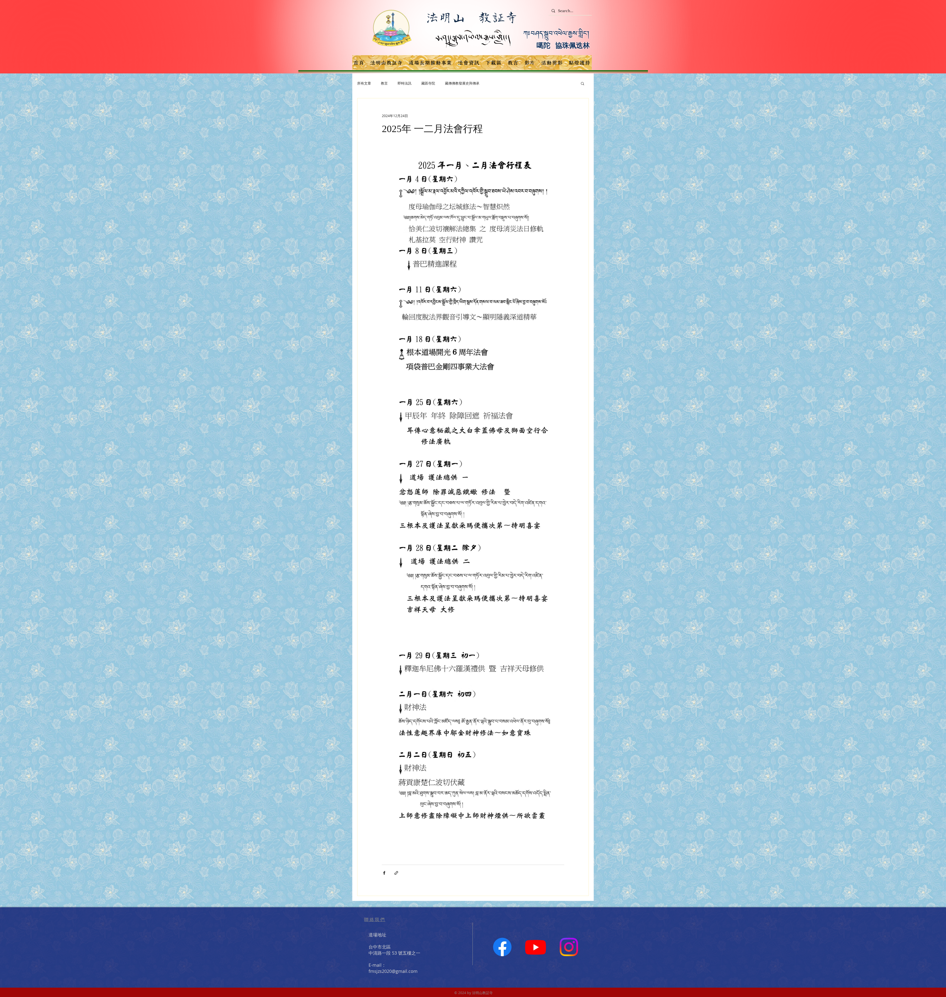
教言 (384, 83)
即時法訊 (404, 83)
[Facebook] (502, 947)
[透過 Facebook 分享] (384, 873)
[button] (582, 83)
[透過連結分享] (396, 873)
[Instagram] (569, 947)
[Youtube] (535, 947)
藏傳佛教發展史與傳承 (462, 83)
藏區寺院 (428, 83)
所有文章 (364, 83)
